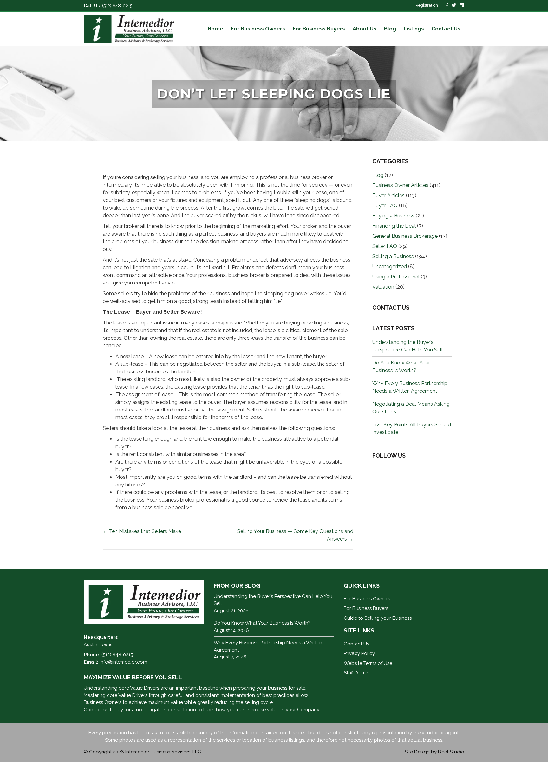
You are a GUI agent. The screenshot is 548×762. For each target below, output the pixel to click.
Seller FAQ (384, 246)
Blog (390, 29)
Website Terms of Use (368, 663)
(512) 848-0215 (117, 5)
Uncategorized (389, 267)
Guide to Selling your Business (378, 618)
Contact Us (446, 29)
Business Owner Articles (400, 185)
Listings (414, 29)
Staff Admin (356, 673)
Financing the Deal (394, 226)
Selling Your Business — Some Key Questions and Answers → (295, 535)
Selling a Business (393, 256)
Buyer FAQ (385, 206)
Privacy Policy (359, 653)
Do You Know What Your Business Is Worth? (262, 623)
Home (215, 29)
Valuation (383, 287)
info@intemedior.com (123, 662)
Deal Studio (451, 752)
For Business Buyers (319, 29)
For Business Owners (258, 29)
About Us (364, 29)
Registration (426, 5)
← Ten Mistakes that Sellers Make (142, 531)
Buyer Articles (388, 195)
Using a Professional (396, 277)
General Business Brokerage (405, 236)
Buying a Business (393, 216)
